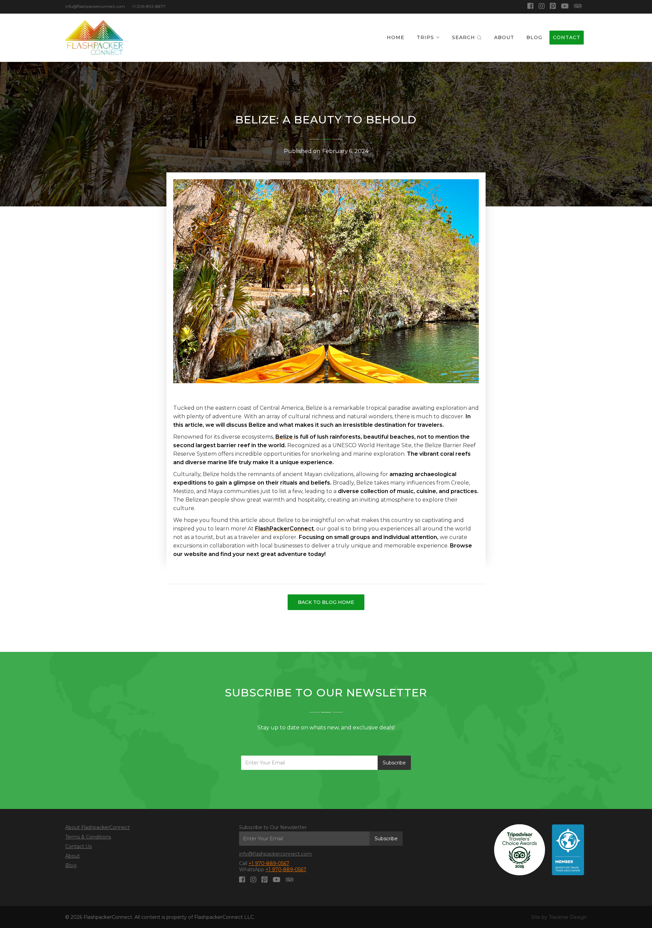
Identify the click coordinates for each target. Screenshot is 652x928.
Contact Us (78, 846)
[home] (94, 37)
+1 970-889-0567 (269, 863)
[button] (428, 37)
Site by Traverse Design (559, 917)
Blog (70, 865)
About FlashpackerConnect (97, 827)
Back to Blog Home (326, 602)
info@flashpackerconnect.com (275, 854)
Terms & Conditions (88, 837)
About (72, 856)
